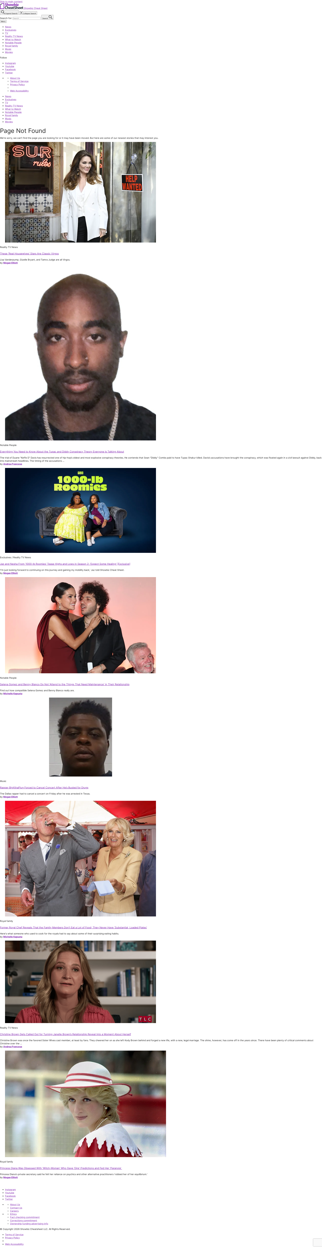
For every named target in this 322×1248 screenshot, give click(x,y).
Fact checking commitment (25, 1217)
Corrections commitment (23, 1220)
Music (8, 49)
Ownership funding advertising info (29, 1223)
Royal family (11, 45)
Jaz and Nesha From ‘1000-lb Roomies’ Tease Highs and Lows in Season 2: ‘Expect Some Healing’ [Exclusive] (65, 563)
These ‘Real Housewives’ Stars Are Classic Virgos (29, 253)
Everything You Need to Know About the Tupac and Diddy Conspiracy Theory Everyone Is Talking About (62, 451)
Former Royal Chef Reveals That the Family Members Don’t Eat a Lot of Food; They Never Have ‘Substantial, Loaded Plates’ (73, 927)
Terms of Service (19, 81)
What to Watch (13, 39)
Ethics (13, 1214)
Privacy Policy (17, 84)
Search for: (6, 18)
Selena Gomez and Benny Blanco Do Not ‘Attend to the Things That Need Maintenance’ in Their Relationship (64, 684)
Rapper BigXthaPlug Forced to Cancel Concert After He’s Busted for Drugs (44, 787)
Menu (3, 21)
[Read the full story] (80, 241)
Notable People (13, 42)
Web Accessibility (19, 90)
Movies (9, 52)
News (8, 26)
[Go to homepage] (11, 1184)
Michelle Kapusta (12, 693)
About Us (15, 78)
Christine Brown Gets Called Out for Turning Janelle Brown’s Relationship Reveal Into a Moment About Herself (65, 1034)
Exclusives (10, 30)
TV (6, 33)
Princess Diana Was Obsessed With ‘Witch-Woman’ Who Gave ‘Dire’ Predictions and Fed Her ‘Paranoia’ (61, 1168)
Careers (14, 1211)
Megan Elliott (10, 262)
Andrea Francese (12, 464)
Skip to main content (11, 1)
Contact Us (16, 1207)
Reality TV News (14, 36)
